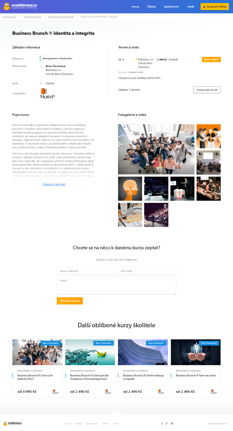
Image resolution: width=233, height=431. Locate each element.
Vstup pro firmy (216, 6)
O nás (115, 423)
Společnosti (171, 6)
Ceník (190, 6)
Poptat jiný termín (207, 89)
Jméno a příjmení (69, 270)
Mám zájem (211, 59)
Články (151, 6)
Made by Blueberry (218, 423)
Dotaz (63, 280)
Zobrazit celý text (54, 184)
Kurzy (135, 6)
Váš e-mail (126, 270)
